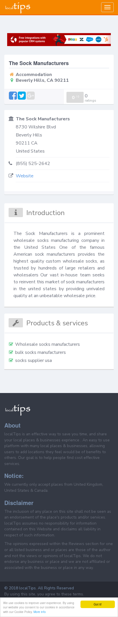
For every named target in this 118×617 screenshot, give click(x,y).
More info (40, 612)
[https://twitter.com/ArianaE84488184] (22, 96)
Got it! (98, 604)
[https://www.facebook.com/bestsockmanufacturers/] (13, 96)
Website (25, 176)
